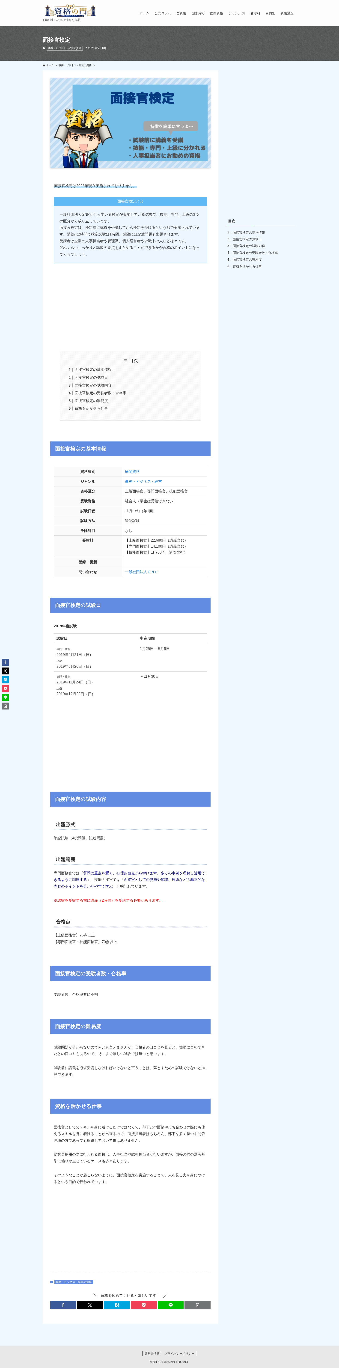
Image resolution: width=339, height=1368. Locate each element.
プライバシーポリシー (179, 1353)
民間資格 (132, 472)
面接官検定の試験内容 (93, 385)
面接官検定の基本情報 (93, 370)
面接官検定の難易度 (91, 401)
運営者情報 (152, 1353)
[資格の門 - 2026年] (70, 11)
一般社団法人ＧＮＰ (141, 572)
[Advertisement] (130, 303)
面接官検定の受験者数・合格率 (100, 393)
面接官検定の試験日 (91, 377)
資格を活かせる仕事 (91, 408)
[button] (63, 1305)
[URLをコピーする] (197, 1305)
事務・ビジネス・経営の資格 (64, 48)
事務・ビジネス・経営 (143, 481)
